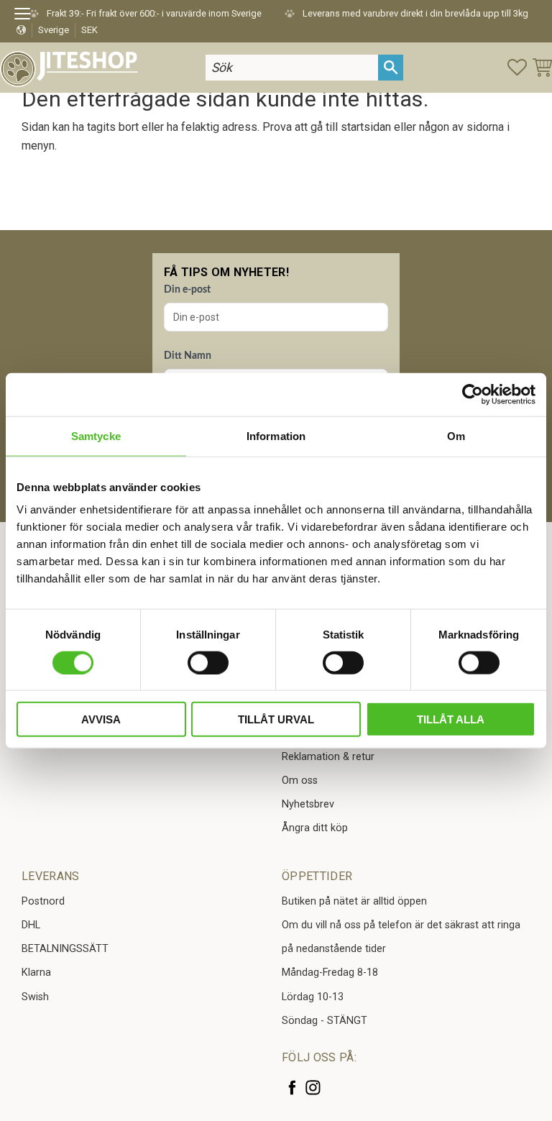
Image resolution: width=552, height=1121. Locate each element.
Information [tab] (276, 435)
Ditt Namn (187, 356)
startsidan (366, 127)
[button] (27, 16)
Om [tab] (456, 435)
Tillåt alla (450, 719)
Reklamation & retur (328, 757)
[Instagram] (313, 1087)
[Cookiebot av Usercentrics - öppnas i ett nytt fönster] (472, 394)
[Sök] (390, 67)
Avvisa (101, 719)
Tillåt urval (276, 719)
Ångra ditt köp (315, 828)
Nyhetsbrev (308, 804)
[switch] (208, 662)
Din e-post (187, 290)
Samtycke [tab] (96, 435)
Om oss (300, 780)
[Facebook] (292, 1087)
